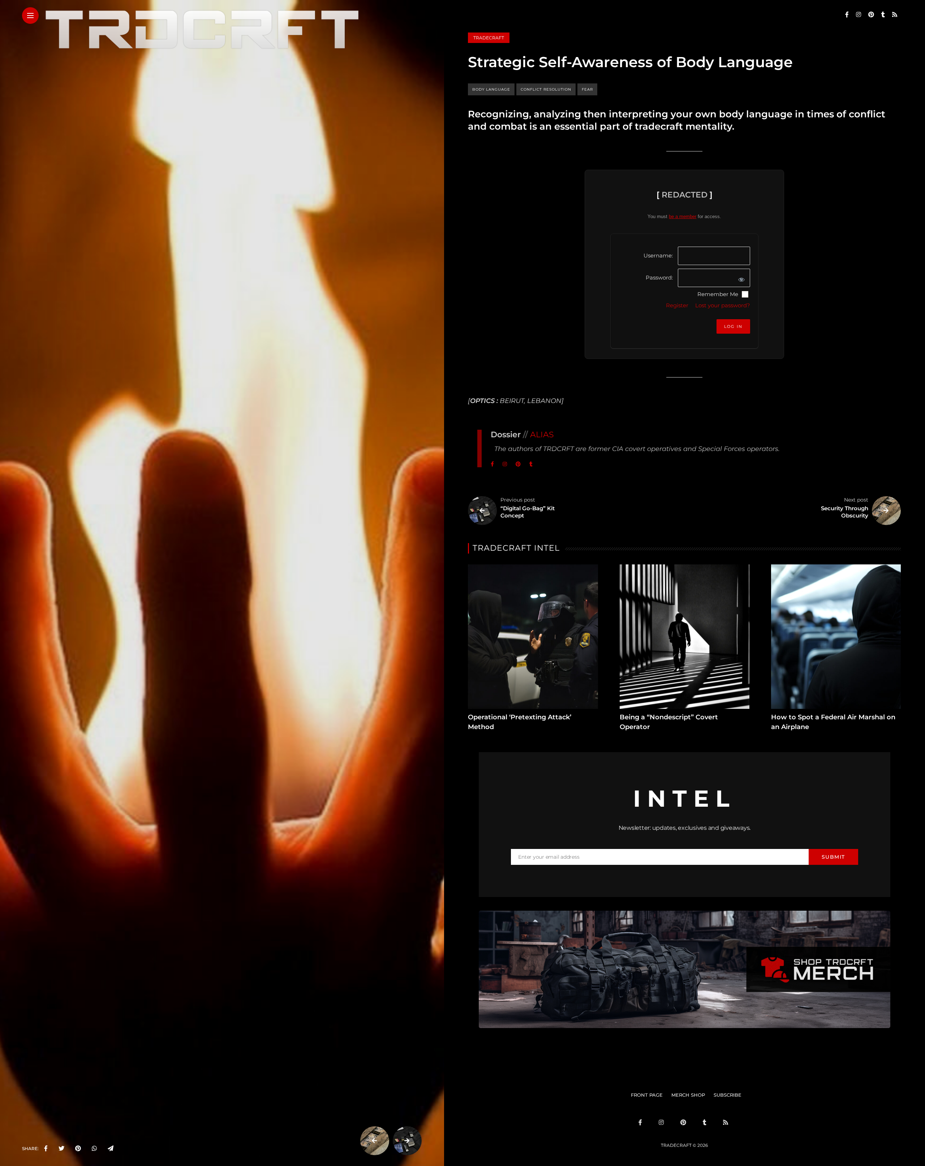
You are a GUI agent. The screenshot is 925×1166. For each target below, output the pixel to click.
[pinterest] (78, 1148)
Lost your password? (722, 305)
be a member (682, 216)
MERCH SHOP (688, 1095)
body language (491, 89)
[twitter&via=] (61, 1148)
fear (587, 89)
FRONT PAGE (647, 1095)
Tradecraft (488, 37)
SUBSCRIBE (727, 1095)
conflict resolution (546, 89)
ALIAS (542, 434)
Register (677, 305)
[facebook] (46, 1148)
